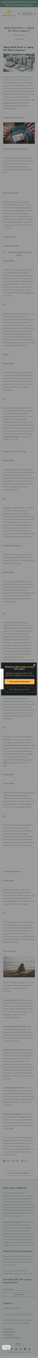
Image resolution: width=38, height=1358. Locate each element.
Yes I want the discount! (19, 682)
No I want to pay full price (19, 689)
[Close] (34, 665)
